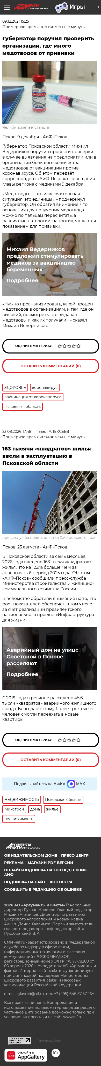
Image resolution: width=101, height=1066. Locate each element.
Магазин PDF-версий (50, 862)
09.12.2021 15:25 (15, 21)
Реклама (14, 862)
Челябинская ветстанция (26, 127)
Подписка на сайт (25, 882)
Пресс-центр (75, 855)
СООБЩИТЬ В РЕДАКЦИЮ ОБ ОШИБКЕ (43, 889)
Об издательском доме (30, 855)
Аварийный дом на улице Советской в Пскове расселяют (42, 656)
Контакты (61, 882)
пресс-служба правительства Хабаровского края (49, 537)
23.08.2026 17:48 (16, 431)
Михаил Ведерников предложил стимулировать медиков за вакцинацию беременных (44, 259)
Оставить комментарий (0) (50, 366)
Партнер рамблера (49, 1040)
